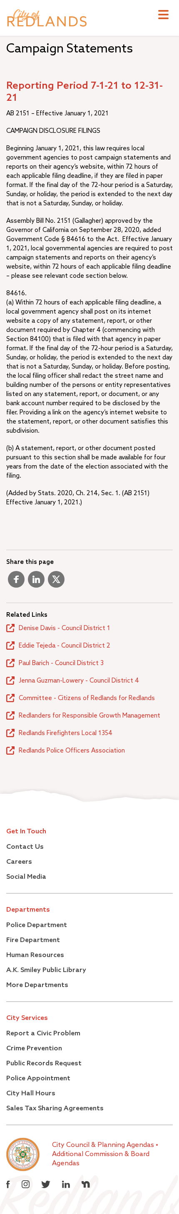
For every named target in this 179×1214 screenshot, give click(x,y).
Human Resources (35, 955)
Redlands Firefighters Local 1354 (65, 733)
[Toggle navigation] (163, 15)
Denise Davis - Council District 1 (64, 628)
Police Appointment (38, 1078)
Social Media (26, 877)
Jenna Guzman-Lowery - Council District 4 (79, 681)
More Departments (37, 985)
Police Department (36, 925)
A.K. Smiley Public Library (46, 970)
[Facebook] (16, 582)
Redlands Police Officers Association (72, 751)
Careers (19, 862)
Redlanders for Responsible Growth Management (89, 716)
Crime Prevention (34, 1048)
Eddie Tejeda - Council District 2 (64, 646)
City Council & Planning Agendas (104, 1145)
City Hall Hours (30, 1093)
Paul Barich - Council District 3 (61, 663)
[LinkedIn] (36, 582)
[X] (56, 582)
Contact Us (25, 847)
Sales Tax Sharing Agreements (55, 1108)
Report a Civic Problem (43, 1033)
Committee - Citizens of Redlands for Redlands (87, 698)
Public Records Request (44, 1063)
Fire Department (33, 940)
